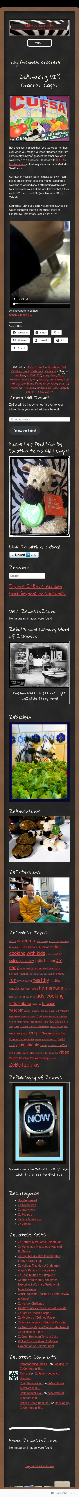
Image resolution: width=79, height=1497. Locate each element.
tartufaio (43, 1045)
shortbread (47, 1039)
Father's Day (41, 968)
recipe (13, 387)
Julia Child (20, 997)
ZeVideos (50, 371)
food (30, 974)
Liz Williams (62, 1010)
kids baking (20, 1003)
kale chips (30, 997)
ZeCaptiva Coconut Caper (34, 1313)
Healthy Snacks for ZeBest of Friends (42, 1308)
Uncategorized (57, 367)
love (39, 1016)
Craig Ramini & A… (31, 1383)
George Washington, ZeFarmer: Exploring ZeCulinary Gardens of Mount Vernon (38, 1284)
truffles (55, 1053)
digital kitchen (45, 961)
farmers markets (27, 968)
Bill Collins (54, 941)
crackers (20, 375)
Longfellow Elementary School (39, 383)
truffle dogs (34, 1053)
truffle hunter (45, 1053)
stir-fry (13, 1045)
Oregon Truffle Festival (38, 1026)
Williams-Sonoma (19, 1058)
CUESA (31, 375)
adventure (26, 940)
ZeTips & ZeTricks (30, 1219)
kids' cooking (49, 996)
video (55, 387)
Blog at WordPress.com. (39, 1466)
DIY (38, 375)
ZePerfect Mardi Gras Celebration (39, 1242)
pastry (60, 1026)
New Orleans (56, 1021)
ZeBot (64, 387)
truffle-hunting (22, 1053)
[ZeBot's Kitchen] (39, 27)
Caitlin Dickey (29, 947)
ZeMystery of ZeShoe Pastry (37, 1317)
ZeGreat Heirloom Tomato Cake (38, 1336)
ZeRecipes (36, 371)
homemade (56, 379)
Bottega (18, 947)
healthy (43, 379)
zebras (30, 391)
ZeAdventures (20, 371)
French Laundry (40, 974)
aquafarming (43, 941)
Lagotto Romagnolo (32, 1011)
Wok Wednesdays (39, 1058)
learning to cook (48, 1011)
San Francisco (27, 387)
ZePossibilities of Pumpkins (36, 1275)
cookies (55, 947)
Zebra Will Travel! (29, 397)
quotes (24, 1034)
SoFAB (61, 1039)
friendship (58, 973)
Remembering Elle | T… (34, 1364)
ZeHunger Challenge (31, 1303)
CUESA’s (61, 160)
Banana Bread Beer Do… (35, 1403)
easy (46, 375)
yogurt (53, 1058)
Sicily (55, 1039)
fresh (50, 974)
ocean (16, 1026)
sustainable (44, 387)
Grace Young (24, 980)
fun (35, 379)
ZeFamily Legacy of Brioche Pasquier (42, 1322)
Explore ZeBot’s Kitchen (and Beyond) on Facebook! (37, 590)
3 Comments (45, 391)
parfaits (53, 1026)
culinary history (21, 960)
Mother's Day (23, 1022)
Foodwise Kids (17, 164)
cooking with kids (27, 953)
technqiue (52, 1045)
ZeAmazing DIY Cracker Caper (39, 81)
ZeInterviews (26, 1209)
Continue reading (20, 314)
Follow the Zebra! (24, 430)
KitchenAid (37, 1004)
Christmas (43, 947)
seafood (38, 1039)
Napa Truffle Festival (39, 1022)
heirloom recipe (29, 988)
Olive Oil (63, 383)
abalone (12, 941)
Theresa (25, 1373)
